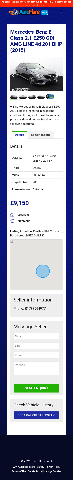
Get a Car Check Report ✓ (36, 415)
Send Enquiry (36, 388)
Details (19, 134)
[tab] (19, 135)
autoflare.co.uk (42, 461)
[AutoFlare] (28, 12)
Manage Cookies (52, 471)
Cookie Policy (35, 471)
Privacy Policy (53, 466)
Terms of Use (19, 471)
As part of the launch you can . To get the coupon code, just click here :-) (36, 3)
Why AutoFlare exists (24, 466)
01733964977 (35, 309)
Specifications (40, 134)
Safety (40, 466)
